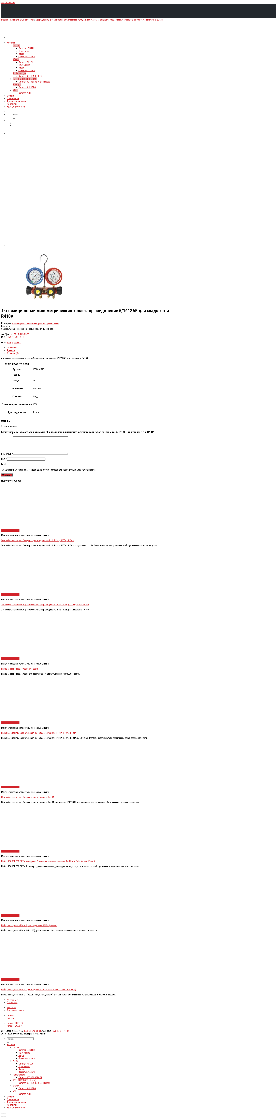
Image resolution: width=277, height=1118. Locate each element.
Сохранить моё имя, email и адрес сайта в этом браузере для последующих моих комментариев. (50, 469)
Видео (21, 1055)
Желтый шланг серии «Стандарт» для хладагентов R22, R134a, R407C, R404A (37, 540)
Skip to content (8, 2)
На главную (12, 999)
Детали (11, 350)
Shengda (16, 1085)
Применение (24, 1052)
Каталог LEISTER (15, 1023)
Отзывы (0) (13, 353)
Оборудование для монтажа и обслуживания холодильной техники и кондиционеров (75, 19)
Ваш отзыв (7, 453)
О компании (12, 1002)
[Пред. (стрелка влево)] (2, 1116)
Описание (12, 347)
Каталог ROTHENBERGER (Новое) (34, 1083)
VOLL (15, 1091)
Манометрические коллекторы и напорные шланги (139, 19)
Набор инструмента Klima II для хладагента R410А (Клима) (29, 925)
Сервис (10, 1018)
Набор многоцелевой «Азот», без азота (19, 668)
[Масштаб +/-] (5, 1113)
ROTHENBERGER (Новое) (22, 19)
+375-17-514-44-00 (20, 334)
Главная (4, 19)
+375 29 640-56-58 (15, 337)
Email (4, 464)
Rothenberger (19, 1074)
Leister (16, 1047)
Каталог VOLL (24, 1094)
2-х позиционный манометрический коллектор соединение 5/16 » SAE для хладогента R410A (45, 604)
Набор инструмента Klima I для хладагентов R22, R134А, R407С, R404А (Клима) (38, 989)
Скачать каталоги (26, 1058)
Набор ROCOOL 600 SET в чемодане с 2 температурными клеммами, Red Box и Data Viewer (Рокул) (48, 861)
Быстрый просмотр (10, 530)
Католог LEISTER (26, 1050)
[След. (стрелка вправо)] (5, 1116)
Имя (4, 459)
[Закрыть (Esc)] (2, 1113)
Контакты (11, 1007)
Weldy (15, 1061)
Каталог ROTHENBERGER (30, 1077)
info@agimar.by (13, 342)
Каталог (10, 1015)
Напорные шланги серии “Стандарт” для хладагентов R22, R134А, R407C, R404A (38, 733)
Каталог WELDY (14, 1025)
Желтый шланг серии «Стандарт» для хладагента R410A (27, 797)
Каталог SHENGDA (27, 1088)
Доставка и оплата (15, 1010)
